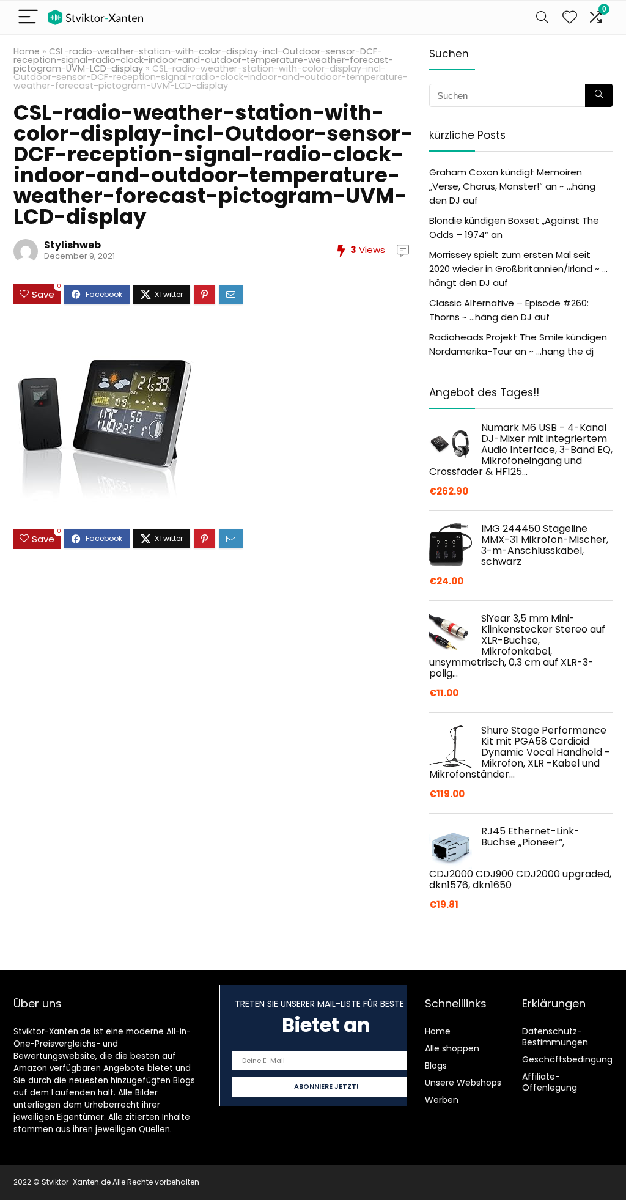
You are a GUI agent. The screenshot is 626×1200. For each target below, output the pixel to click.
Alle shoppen (452, 1048)
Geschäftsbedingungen (573, 1059)
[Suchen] (599, 95)
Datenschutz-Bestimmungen (555, 1036)
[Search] (542, 17)
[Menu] (28, 17)
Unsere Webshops (463, 1083)
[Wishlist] (569, 17)
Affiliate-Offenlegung (549, 1082)
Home (26, 51)
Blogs (436, 1065)
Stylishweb (72, 245)
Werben (441, 1100)
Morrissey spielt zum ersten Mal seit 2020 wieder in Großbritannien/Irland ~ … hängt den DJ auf (518, 268)
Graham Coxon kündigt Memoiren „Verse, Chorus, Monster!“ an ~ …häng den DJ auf (512, 186)
